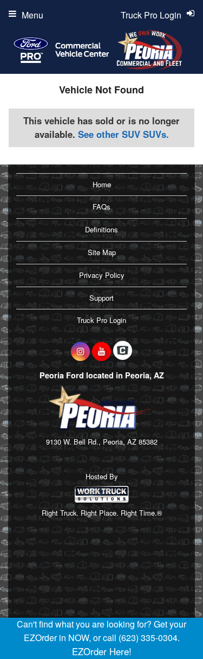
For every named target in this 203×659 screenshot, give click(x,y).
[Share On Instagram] (80, 351)
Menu (32, 15)
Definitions (101, 229)
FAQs (101, 206)
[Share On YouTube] (101, 351)
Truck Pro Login (101, 320)
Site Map (102, 252)
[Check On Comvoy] (122, 351)
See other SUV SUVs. (123, 134)
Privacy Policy (102, 275)
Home (102, 184)
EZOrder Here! (102, 651)
